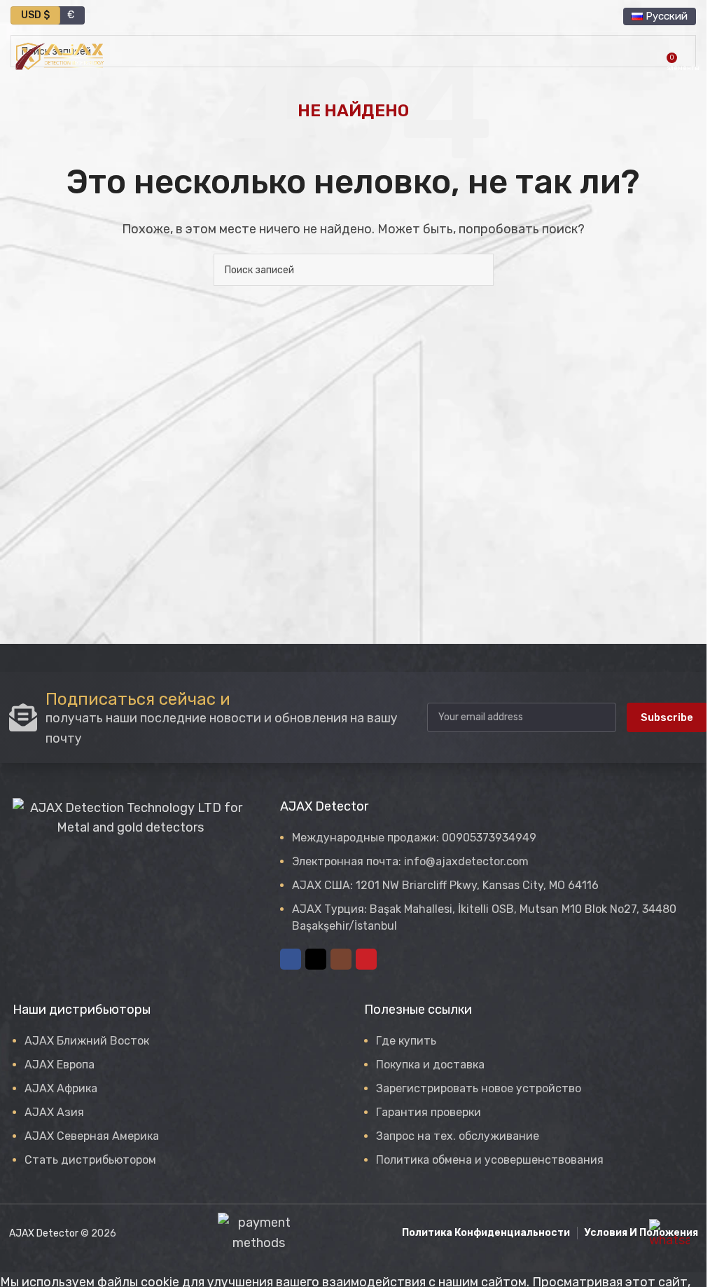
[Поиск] (652, 56)
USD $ (35, 15)
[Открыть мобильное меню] (690, 56)
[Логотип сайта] (60, 55)
